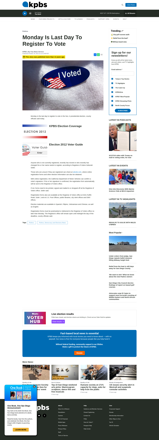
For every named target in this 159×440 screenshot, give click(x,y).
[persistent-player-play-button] (25, 13)
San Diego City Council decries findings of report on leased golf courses (121, 285)
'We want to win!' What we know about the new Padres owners (121, 276)
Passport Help (88, 425)
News (33, 19)
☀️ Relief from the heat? (119, 38)
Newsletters (61, 412)
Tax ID (111, 422)
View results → (58, 321)
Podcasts (90, 19)
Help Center (87, 429)
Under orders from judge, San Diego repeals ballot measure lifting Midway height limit (120, 258)
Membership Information (116, 415)
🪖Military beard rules (119, 42)
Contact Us (87, 415)
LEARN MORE (20, 429)
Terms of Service (63, 435)
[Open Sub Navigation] (36, 19)
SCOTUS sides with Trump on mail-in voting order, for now (120, 156)
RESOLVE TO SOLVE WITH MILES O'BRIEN (122, 223)
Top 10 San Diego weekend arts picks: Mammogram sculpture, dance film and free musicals (64, 388)
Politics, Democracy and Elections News (52, 222)
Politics (25, 31)
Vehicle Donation (114, 425)
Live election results (63, 314)
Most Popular (115, 232)
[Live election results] (35, 318)
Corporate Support (114, 409)
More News (27, 362)
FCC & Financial (63, 419)
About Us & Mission (63, 409)
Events (116, 19)
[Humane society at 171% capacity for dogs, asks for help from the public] (94, 372)
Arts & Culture (64, 19)
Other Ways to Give (115, 419)
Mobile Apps (61, 422)
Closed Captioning (89, 412)
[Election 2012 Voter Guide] (34, 150)
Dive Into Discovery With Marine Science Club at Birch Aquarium (121, 190)
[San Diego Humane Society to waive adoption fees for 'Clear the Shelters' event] (36, 372)
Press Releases (62, 425)
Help (125, 19)
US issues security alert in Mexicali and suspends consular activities (121, 387)
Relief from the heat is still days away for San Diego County (121, 267)
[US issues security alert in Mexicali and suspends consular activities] (123, 372)
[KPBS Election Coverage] (34, 131)
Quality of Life (26, 382)
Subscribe (123, 111)
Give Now (131, 5)
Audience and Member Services (93, 409)
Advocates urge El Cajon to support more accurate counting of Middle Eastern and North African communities (122, 296)
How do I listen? (88, 422)
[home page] (34, 4)
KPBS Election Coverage (65, 126)
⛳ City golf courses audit (120, 34)
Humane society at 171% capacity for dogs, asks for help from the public (93, 387)
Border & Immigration (116, 382)
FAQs (85, 419)
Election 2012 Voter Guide (66, 144)
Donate (79, 353)
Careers (60, 415)
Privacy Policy (62, 429)
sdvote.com (77, 172)
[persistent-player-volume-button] (30, 13)
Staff (59, 432)
